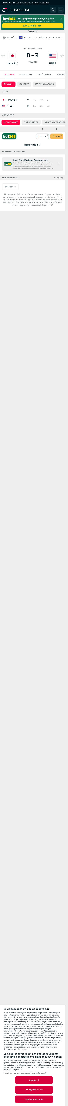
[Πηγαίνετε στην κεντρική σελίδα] (19, 10)
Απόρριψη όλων (34, 1089)
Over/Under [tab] (31, 122)
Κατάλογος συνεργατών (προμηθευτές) (25, 1073)
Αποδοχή (34, 1080)
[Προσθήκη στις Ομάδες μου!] (3, 56)
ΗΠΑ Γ (52, 63)
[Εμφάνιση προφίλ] (12, 56)
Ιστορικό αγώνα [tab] (44, 84)
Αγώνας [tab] (9, 74)
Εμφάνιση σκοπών (34, 1099)
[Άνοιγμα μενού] (61, 10)
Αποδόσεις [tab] (25, 74)
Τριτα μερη (22, 1049)
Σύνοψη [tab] (8, 84)
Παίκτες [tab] (24, 84)
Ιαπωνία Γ (12, 63)
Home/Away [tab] (11, 122)
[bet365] (9, 136)
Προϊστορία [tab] (44, 74)
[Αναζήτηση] (53, 10)
